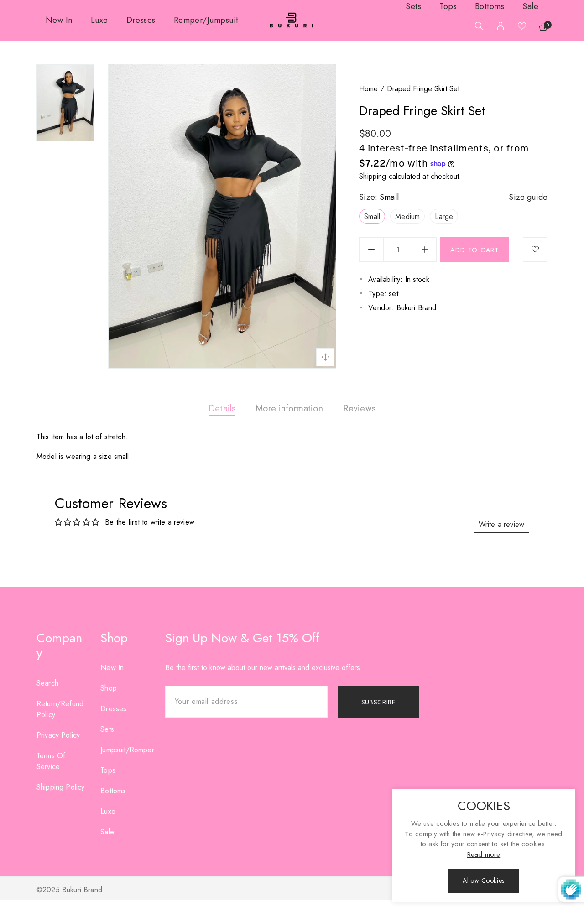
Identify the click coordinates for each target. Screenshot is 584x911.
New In (112, 667)
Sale (107, 832)
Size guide (528, 197)
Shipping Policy (60, 787)
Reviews (359, 408)
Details (222, 408)
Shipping (372, 176)
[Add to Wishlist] (535, 249)
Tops (107, 770)
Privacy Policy (58, 735)
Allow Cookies (483, 880)
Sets (107, 729)
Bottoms (112, 791)
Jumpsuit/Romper (127, 749)
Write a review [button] (501, 524)
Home (368, 88)
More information (289, 408)
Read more (483, 854)
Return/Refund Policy (59, 709)
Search (47, 683)
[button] (477, 27)
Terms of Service (50, 761)
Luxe (107, 811)
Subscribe (378, 702)
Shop (108, 688)
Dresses (113, 708)
